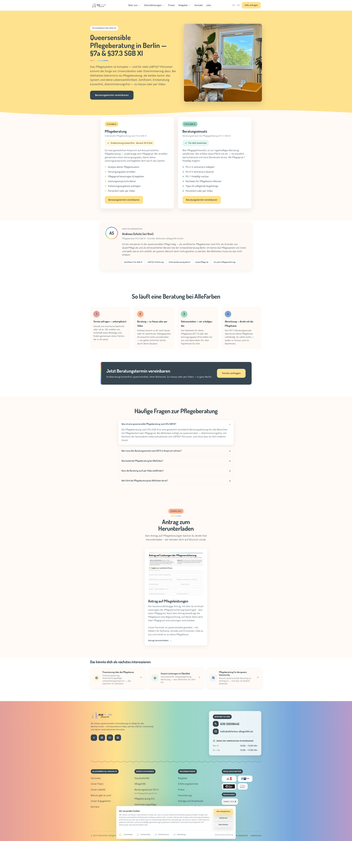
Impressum (256, 835)
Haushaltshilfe (141, 778)
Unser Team (97, 783)
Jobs (209, 5)
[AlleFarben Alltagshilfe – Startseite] (99, 5)
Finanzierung (185, 795)
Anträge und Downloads (190, 801)
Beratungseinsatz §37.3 (146, 789)
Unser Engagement (101, 801)
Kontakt (198, 5)
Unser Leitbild (98, 789)
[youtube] (110, 738)
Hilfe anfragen (251, 5)
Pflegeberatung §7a (144, 798)
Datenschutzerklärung (224, 834)
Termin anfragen (231, 373)
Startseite (96, 778)
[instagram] (102, 738)
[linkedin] (118, 738)
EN (238, 5)
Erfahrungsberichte (188, 783)
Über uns (133, 5)
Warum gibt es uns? (101, 795)
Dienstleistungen (153, 5)
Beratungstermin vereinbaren (112, 95)
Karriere (95, 806)
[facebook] (94, 738)
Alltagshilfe (140, 783)
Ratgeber (183, 5)
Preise (171, 5)
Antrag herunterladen (160, 640)
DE (233, 5)
